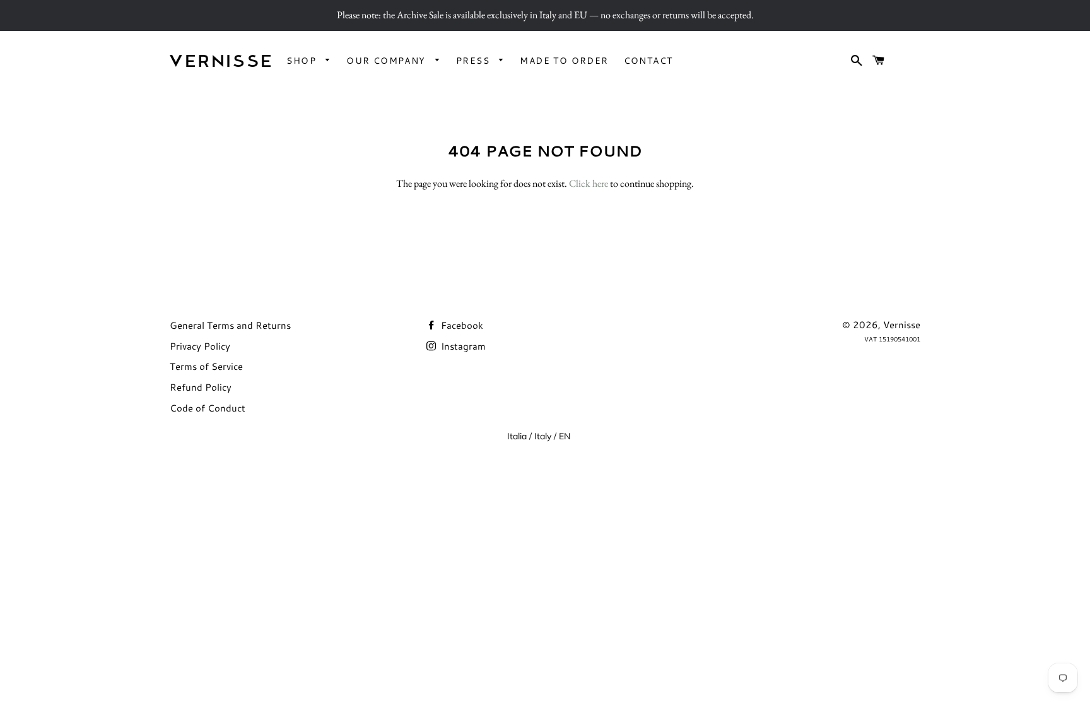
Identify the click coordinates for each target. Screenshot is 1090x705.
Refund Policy (200, 387)
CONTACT (648, 60)
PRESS (474, 60)
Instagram (462, 346)
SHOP (302, 60)
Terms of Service (206, 366)
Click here (588, 183)
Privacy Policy (200, 346)
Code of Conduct (207, 408)
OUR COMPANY (387, 60)
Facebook (460, 325)
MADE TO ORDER (564, 60)
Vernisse (901, 324)
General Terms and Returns (230, 325)
